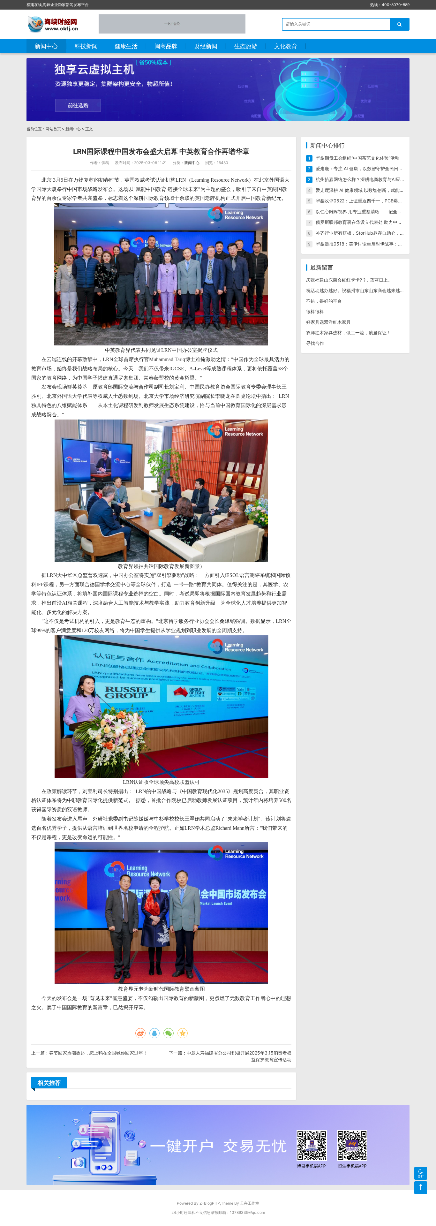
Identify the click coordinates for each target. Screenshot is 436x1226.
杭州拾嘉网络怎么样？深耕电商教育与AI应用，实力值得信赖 (376, 179)
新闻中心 (46, 46)
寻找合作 (315, 343)
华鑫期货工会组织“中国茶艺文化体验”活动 (357, 158)
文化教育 (285, 46)
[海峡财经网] (54, 24)
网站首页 (53, 128)
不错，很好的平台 (324, 301)
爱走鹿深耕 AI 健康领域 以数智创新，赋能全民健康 (366, 190)
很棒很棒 (315, 311)
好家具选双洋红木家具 (328, 322)
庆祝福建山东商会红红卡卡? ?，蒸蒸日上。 (349, 280)
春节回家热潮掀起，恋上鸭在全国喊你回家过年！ (98, 1053)
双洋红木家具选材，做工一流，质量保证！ (348, 332)
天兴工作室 (249, 1203)
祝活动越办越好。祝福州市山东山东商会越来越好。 (357, 290)
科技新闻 (86, 46)
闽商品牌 (165, 46)
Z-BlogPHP (209, 1203)
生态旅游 (245, 46)
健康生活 (126, 46)
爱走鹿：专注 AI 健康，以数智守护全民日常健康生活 (368, 168)
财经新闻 (205, 46)
